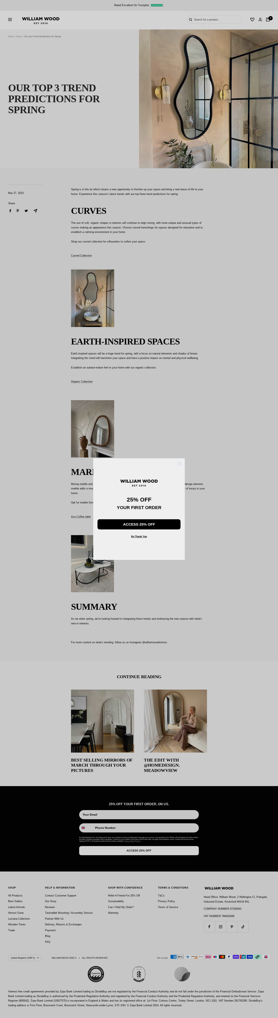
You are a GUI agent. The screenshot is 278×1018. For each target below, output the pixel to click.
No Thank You (139, 536)
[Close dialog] (179, 463)
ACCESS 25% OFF (139, 524)
